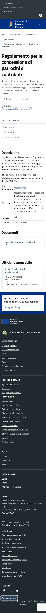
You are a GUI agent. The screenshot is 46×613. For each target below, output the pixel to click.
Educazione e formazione (12, 413)
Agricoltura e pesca (10, 384)
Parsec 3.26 (8, 601)
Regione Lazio (8, 4)
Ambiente (6, 388)
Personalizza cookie (9, 598)
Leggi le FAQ (7, 530)
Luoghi (4, 478)
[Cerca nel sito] (39, 24)
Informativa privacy (10, 555)
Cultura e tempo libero (11, 409)
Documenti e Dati (9, 370)
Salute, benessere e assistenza (15, 429)
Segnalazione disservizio (12, 539)
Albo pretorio (8, 11)
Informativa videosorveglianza (14, 559)
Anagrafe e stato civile (11, 392)
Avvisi (4, 464)
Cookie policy (7, 563)
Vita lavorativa (8, 442)
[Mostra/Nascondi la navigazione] (3, 23)
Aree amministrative (10, 349)
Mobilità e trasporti (10, 425)
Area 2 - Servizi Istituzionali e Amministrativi (18, 271)
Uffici (4, 353)
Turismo (5, 437)
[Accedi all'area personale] (40, 15)
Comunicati (6, 460)
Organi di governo (9, 345)
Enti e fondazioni (9, 357)
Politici (4, 362)
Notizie (4, 456)
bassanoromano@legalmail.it (18, 522)
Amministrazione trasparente (13, 7)
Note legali (6, 567)
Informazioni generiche (11, 486)
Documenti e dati (30, 34)
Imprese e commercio (11, 421)
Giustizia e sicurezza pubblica (14, 417)
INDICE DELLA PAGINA (10, 120)
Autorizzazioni (7, 400)
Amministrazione (15, 34)
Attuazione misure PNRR (12, 576)
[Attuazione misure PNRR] (23, 322)
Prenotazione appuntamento (14, 534)
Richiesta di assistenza (11, 543)
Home (4, 34)
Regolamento (9, 39)
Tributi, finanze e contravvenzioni (15, 433)
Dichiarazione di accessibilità (13, 571)
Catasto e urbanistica (10, 404)
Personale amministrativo (12, 366)
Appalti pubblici (8, 396)
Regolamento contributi (23, 242)
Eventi (4, 482)
